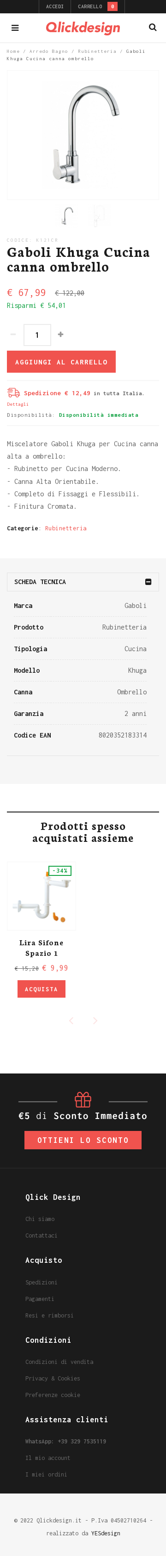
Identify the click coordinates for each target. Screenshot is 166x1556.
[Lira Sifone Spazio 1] (41, 896)
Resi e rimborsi (49, 1315)
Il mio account (48, 1457)
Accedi (55, 6)
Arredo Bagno (49, 51)
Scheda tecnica (40, 581)
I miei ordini (46, 1474)
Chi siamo (39, 1218)
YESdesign (105, 1533)
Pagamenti (39, 1298)
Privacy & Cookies (52, 1378)
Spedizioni (41, 1282)
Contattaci (41, 1235)
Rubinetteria (97, 51)
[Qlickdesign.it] (83, 28)
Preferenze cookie (52, 1394)
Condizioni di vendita (59, 1361)
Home (13, 51)
